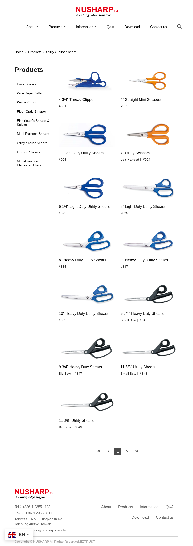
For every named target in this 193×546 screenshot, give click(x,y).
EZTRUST (87, 541)
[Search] (180, 27)
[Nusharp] (96, 13)
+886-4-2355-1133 (36, 507)
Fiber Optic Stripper (31, 111)
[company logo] (34, 494)
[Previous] (108, 451)
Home (19, 52)
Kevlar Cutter (26, 102)
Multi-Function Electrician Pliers (29, 163)
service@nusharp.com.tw (46, 530)
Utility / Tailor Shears (61, 52)
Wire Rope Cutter (30, 93)
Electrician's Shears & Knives (33, 123)
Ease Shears (26, 84)
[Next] (127, 451)
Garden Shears (28, 152)
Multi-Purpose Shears (33, 133)
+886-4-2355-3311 (38, 513)
